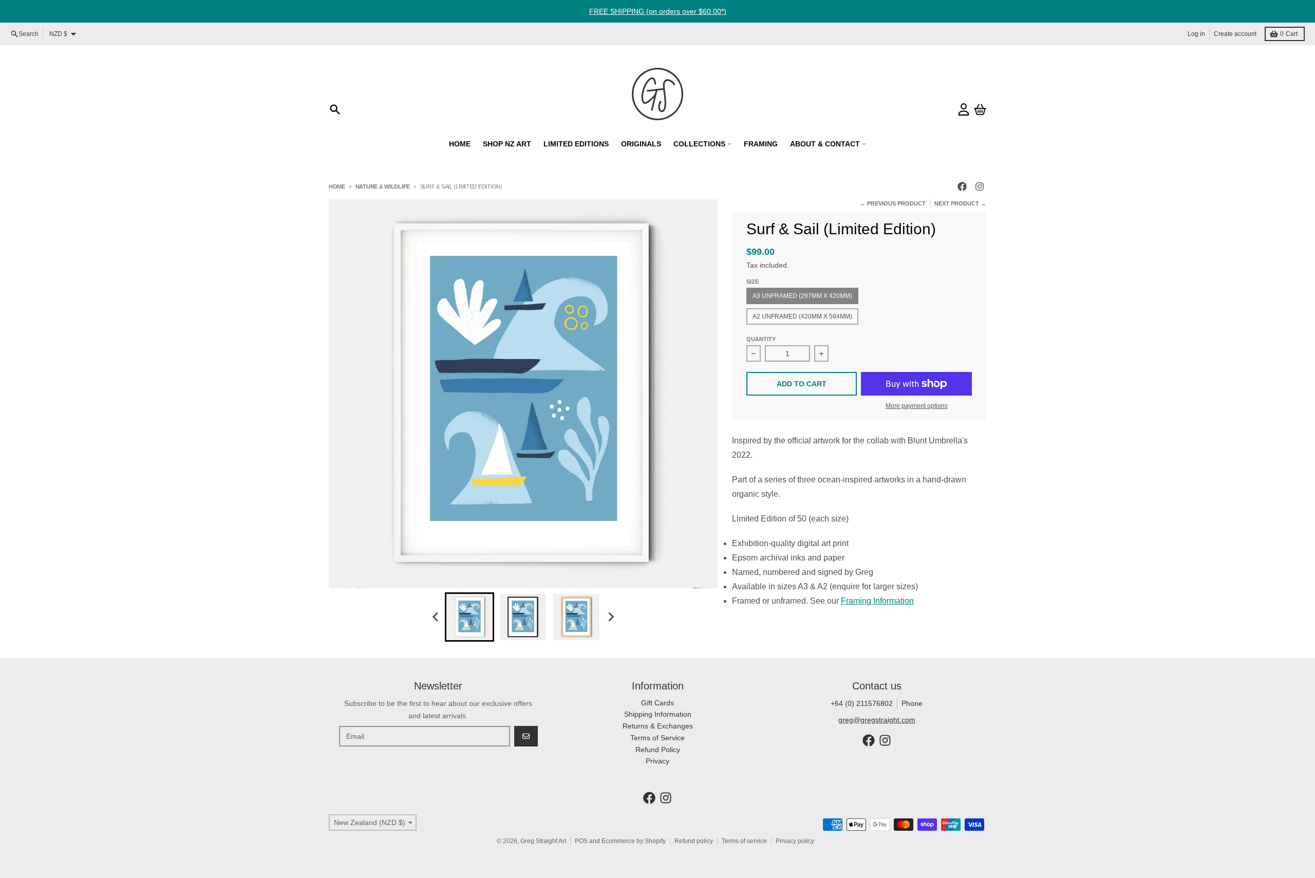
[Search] (335, 109)
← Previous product (893, 203)
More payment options (917, 405)
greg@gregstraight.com (876, 720)
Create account (1235, 34)
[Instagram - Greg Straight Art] (979, 186)
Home (337, 186)
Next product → (960, 203)
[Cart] (980, 109)
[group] (469, 617)
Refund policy (693, 841)
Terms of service (744, 841)
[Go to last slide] (435, 617)
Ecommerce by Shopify (634, 841)
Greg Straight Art (543, 841)
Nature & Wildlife (382, 186)
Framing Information (877, 600)
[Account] (963, 109)
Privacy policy (795, 841)
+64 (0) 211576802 (862, 703)
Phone (912, 703)
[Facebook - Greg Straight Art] (962, 186)
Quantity (761, 339)
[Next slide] (610, 617)
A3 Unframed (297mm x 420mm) (802, 296)
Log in (1196, 34)
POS (581, 841)
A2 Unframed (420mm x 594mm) (802, 316)
